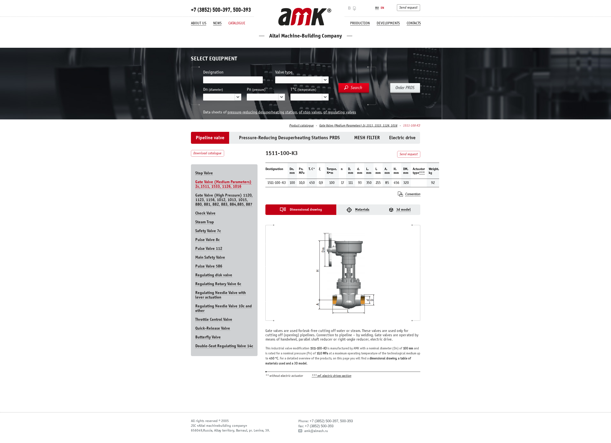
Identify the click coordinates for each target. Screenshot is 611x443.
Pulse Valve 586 (208, 266)
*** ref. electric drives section (331, 376)
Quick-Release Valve (212, 328)
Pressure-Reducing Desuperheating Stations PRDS (289, 137)
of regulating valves (339, 112)
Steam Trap (204, 222)
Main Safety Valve (210, 257)
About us (198, 23)
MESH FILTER (367, 137)
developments (388, 23)
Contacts (414, 23)
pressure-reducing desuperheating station (262, 112)
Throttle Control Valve (213, 319)
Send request (408, 7)
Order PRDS (405, 87)
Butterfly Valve (208, 337)
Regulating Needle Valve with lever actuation (220, 294)
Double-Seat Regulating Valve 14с (224, 346)
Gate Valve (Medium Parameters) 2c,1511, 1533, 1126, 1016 (358, 126)
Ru (377, 8)
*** (422, 173)
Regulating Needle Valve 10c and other (223, 308)
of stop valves (310, 112)
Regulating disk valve (213, 275)
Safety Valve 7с (208, 231)
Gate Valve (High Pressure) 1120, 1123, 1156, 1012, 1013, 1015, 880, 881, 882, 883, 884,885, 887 (224, 200)
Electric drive (402, 137)
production (360, 23)
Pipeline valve (210, 137)
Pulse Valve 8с (207, 239)
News (217, 23)
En (382, 8)
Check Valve (205, 213)
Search (356, 87)
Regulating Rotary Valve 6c (218, 284)
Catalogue (236, 23)
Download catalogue (207, 153)
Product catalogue (301, 126)
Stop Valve (204, 173)
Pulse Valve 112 (208, 248)
